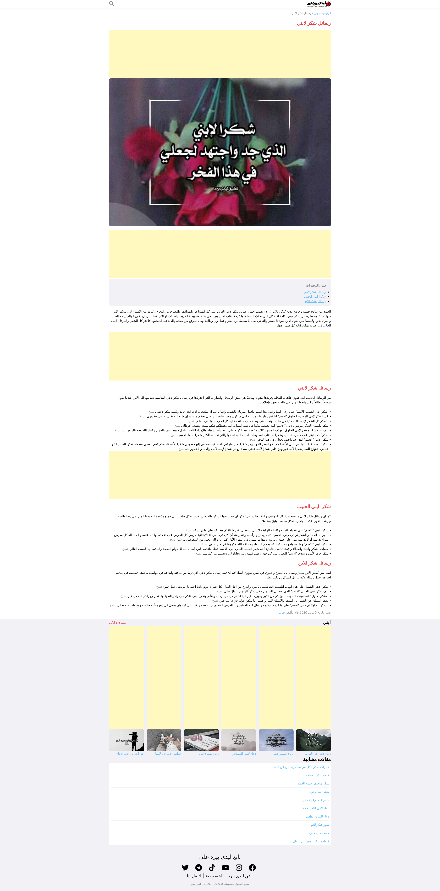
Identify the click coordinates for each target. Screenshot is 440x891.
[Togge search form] (111, 4)
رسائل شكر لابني (315, 292)
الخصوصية (214, 875)
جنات (282, 612)
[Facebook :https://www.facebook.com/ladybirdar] (252, 870)
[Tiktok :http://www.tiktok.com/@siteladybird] (212, 870)
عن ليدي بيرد (239, 875)
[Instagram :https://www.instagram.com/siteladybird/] (239, 870)
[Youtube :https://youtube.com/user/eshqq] (225, 870)
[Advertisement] (228, 54)
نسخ (151, 411)
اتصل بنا (194, 875)
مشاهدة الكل (117, 622)
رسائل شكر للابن (315, 301)
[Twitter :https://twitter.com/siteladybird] (185, 870)
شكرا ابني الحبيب (314, 296)
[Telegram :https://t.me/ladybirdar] (199, 870)
